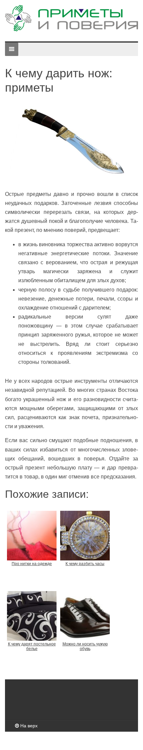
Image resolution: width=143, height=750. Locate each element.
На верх (28, 725)
